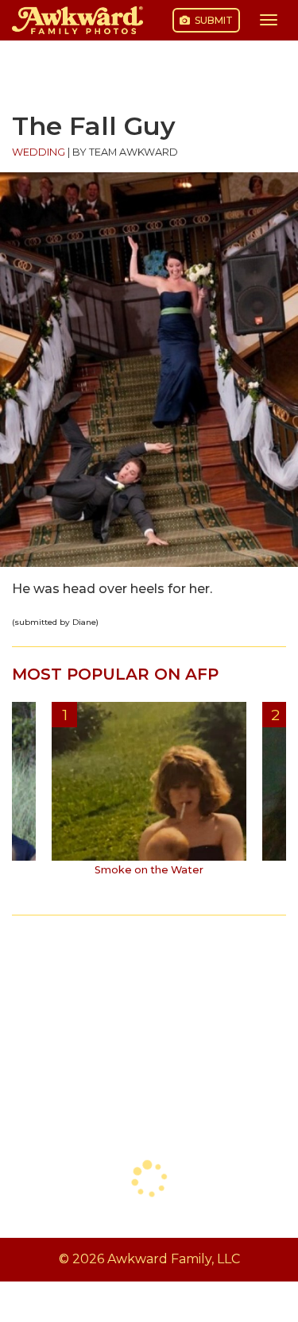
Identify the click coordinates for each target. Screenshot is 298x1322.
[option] (149, 795)
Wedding (38, 152)
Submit (212, 20)
